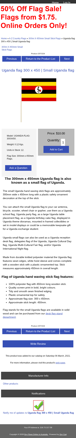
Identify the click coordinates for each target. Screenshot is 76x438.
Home (55, 2)
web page (60, 363)
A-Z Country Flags (17, 38)
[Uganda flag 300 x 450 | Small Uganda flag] (38, 122)
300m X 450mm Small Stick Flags (45, 38)
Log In (66, 2)
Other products (10, 383)
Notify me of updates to (38, 413)
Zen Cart (63, 434)
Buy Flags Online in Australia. (36, 434)
